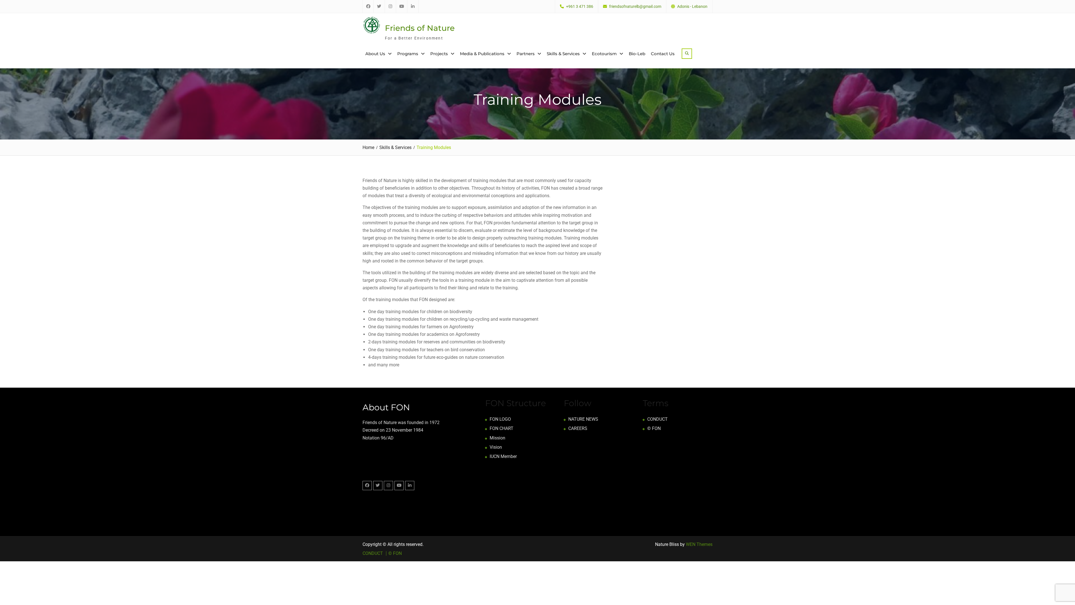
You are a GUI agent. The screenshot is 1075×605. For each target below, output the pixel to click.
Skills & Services (563, 53)
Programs (407, 53)
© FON (654, 428)
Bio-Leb (637, 53)
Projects (439, 53)
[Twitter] (377, 485)
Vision (496, 447)
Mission (497, 438)
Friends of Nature (420, 28)
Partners (526, 53)
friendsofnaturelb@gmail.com (635, 6)
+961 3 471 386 (579, 6)
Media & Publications (482, 53)
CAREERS (577, 428)
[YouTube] (399, 485)
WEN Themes (699, 544)
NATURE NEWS (583, 419)
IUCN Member (503, 456)
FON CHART (501, 428)
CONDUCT (657, 419)
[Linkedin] (409, 485)
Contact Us (663, 53)
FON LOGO (500, 419)
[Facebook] (367, 485)
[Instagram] (388, 485)
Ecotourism (604, 53)
